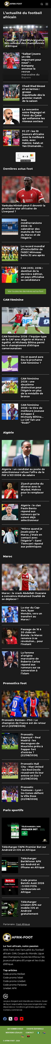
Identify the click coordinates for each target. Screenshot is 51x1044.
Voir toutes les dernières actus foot (25, 291)
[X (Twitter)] (10, 1019)
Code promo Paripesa (15, 985)
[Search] (42, 4)
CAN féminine (13, 299)
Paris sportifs (13, 810)
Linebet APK (10, 988)
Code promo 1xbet (13, 977)
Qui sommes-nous (15, 1029)
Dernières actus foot (18, 168)
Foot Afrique (23, 924)
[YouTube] (21, 1019)
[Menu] (47, 4)
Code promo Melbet (14, 974)
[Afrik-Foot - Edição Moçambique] (23, 1036)
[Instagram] (16, 1019)
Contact (30, 1033)
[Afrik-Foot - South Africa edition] (44, 1033)
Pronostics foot (15, 683)
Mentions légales (14, 1033)
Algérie (8, 432)
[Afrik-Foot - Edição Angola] (28, 1036)
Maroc (7, 556)
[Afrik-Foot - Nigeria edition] (38, 1033)
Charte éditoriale (35, 1029)
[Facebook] (5, 1019)
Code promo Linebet (14, 981)
